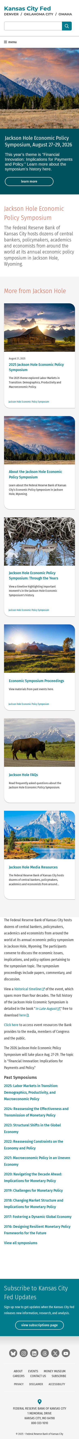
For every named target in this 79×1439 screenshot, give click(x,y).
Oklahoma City (38, 14)
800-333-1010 (39, 1423)
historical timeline (27, 989)
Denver (11, 14)
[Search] (67, 26)
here (24, 1015)
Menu (12, 42)
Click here (11, 1025)
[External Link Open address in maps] (40, 1402)
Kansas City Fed (27, 8)
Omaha (65, 14)
